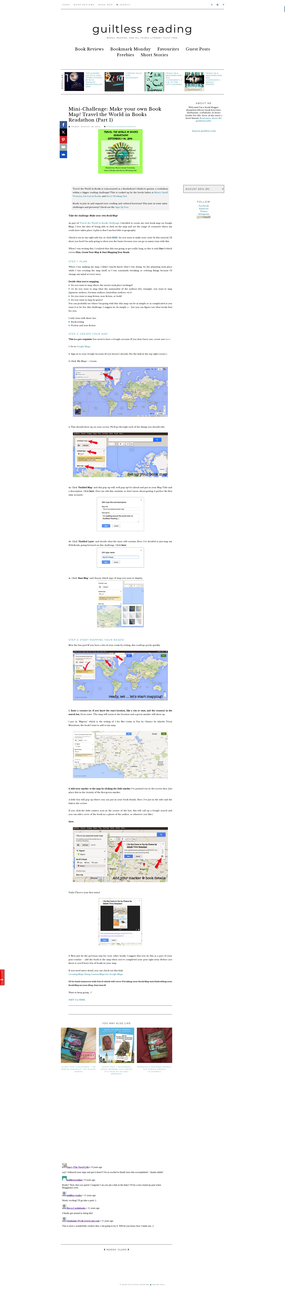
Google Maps (83, 346)
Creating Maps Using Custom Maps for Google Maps (96, 974)
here (168, 339)
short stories (154, 55)
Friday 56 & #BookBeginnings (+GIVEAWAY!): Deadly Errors (214, 78)
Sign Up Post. (122, 207)
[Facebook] (63, 124)
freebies (125, 55)
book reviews (89, 49)
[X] (63, 132)
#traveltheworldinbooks (121, 127)
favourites (168, 49)
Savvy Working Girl (116, 196)
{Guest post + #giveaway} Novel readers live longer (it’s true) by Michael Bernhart (116, 1070)
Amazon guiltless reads (204, 131)
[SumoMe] (63, 154)
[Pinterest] (63, 139)
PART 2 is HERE (77, 1000)
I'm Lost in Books (92, 196)
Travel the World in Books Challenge (99, 223)
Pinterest (203, 208)
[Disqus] (116, 1122)
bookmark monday (130, 49)
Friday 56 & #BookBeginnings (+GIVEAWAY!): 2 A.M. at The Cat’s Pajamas (174, 78)
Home (66, 5)
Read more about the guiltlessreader (209, 119)
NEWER (111, 1249)
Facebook (204, 206)
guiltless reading (142, 28)
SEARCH (124, 5)
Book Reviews (84, 5)
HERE (115, 237)
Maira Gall (159, 1284)
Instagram (203, 214)
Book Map (105, 5)
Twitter (204, 211)
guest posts (198, 49)
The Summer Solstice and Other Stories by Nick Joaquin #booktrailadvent (94, 80)
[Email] (63, 147)
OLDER (123, 1249)
